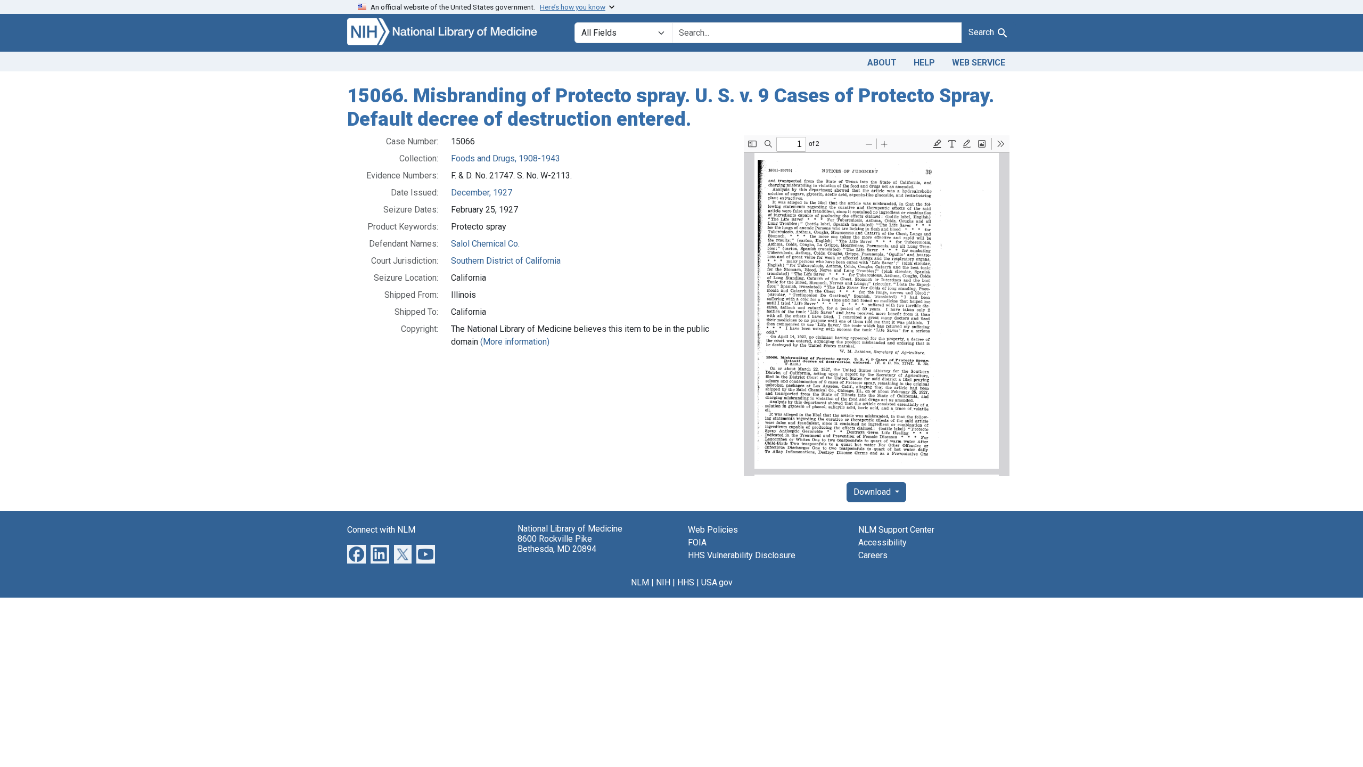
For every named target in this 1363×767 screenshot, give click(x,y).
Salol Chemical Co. (485, 244)
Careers (873, 555)
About (882, 63)
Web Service (978, 63)
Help (924, 63)
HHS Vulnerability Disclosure (741, 555)
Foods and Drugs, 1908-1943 (505, 158)
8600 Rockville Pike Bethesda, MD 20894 (557, 544)
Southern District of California (506, 261)
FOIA (697, 542)
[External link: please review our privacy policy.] (356, 554)
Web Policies (713, 530)
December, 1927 (481, 192)
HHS (685, 582)
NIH (663, 582)
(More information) (514, 342)
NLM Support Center (896, 530)
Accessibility (882, 542)
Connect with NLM (381, 530)
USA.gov (717, 582)
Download (873, 492)
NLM (640, 582)
